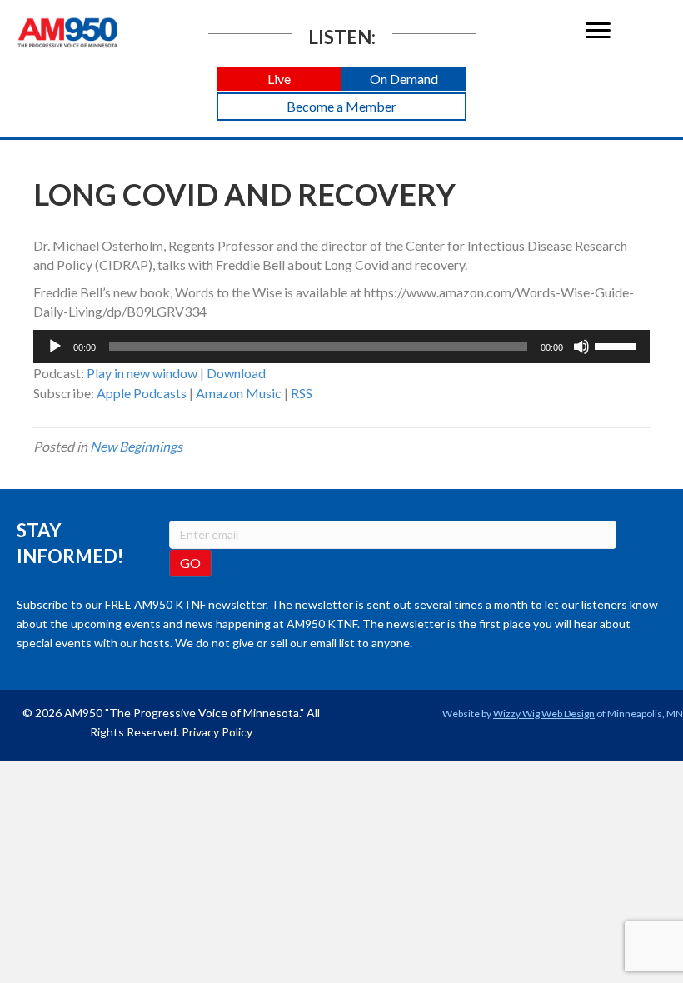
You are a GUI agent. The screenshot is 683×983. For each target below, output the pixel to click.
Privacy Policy (217, 732)
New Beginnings (136, 446)
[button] (279, 79)
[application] (341, 346)
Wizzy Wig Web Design (544, 713)
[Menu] (598, 31)
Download (236, 373)
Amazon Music (239, 393)
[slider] (618, 345)
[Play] (55, 346)
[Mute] (581, 346)
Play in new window (142, 373)
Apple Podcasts (142, 393)
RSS (301, 393)
